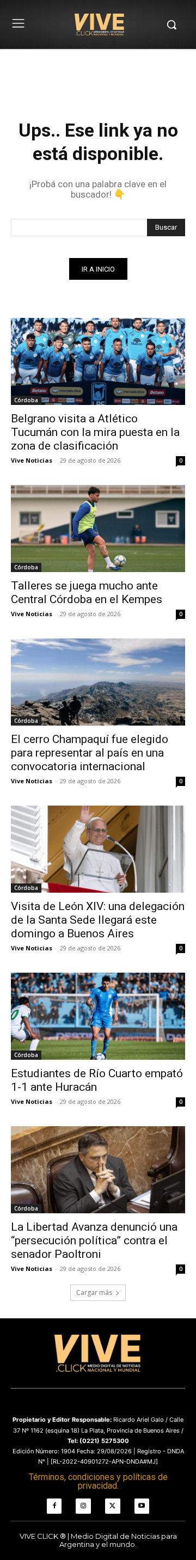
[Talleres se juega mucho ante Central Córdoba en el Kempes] (98, 528)
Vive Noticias (31, 460)
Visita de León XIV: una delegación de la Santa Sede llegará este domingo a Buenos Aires (98, 920)
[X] (112, 1506)
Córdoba (26, 400)
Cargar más (94, 1292)
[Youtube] (142, 1506)
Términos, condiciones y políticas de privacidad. (98, 1481)
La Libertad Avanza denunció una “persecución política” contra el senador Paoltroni (94, 1240)
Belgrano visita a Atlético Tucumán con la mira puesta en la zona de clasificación (95, 432)
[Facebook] (54, 1506)
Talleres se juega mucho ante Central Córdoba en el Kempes (86, 592)
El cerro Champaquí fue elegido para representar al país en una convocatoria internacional (89, 753)
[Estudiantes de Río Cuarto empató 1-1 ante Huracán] (98, 1016)
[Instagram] (83, 1506)
